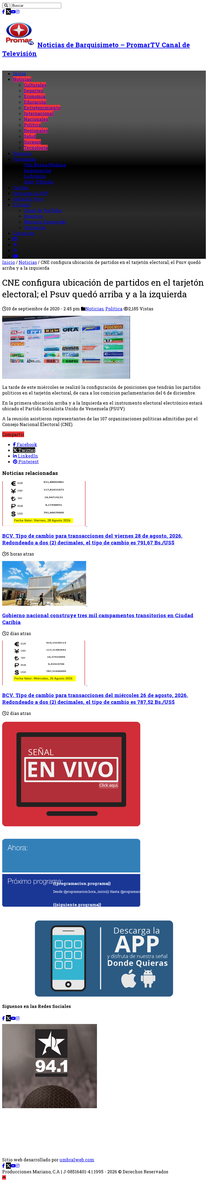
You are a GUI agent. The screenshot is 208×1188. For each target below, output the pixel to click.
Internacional (39, 113)
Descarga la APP (30, 193)
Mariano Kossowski (45, 222)
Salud (30, 136)
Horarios (22, 153)
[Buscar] (6, 5)
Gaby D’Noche (38, 182)
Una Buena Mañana (45, 165)
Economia (34, 96)
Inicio (19, 73)
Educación (35, 102)
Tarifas (20, 187)
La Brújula (35, 176)
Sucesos (32, 142)
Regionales (36, 130)
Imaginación (37, 170)
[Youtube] (13, 11)
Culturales (35, 85)
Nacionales (36, 119)
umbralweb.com (77, 1159)
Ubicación (35, 227)
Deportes (33, 90)
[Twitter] (8, 11)
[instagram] (18, 11)
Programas (24, 159)
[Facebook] (3, 11)
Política (32, 125)
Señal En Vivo (28, 199)
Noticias (22, 79)
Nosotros (33, 216)
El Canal (22, 204)
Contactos (23, 233)
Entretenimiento (42, 108)
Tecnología (36, 147)
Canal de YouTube (43, 210)
